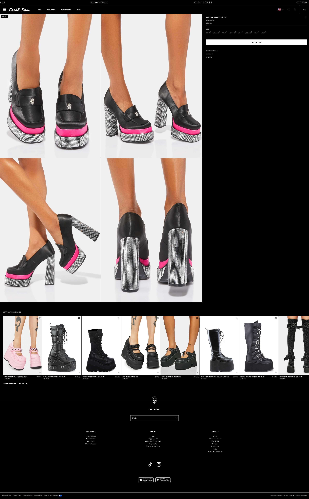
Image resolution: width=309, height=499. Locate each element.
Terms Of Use (17, 495)
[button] (98, 2)
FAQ (153, 436)
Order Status (91, 436)
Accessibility (38, 495)
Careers (215, 444)
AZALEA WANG (210, 20)
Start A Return (90, 444)
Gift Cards (215, 446)
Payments (153, 444)
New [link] (39, 9)
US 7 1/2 (232, 33)
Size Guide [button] (209, 54)
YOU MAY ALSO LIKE (12, 312)
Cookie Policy (28, 495)
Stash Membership (215, 451)
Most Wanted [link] (66, 9)
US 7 (224, 33)
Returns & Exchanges (153, 441)
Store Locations (215, 439)
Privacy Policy (6, 495)
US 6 (208, 33)
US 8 (240, 33)
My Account (90, 439)
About (215, 436)
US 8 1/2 (248, 33)
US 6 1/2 (216, 33)
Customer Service (153, 446)
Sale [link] (78, 9)
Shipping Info (153, 439)
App (215, 449)
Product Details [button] (211, 50)
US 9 (256, 33)
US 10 (263, 33)
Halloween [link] (51, 9)
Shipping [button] (209, 57)
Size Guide (215, 441)
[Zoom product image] (50, 86)
